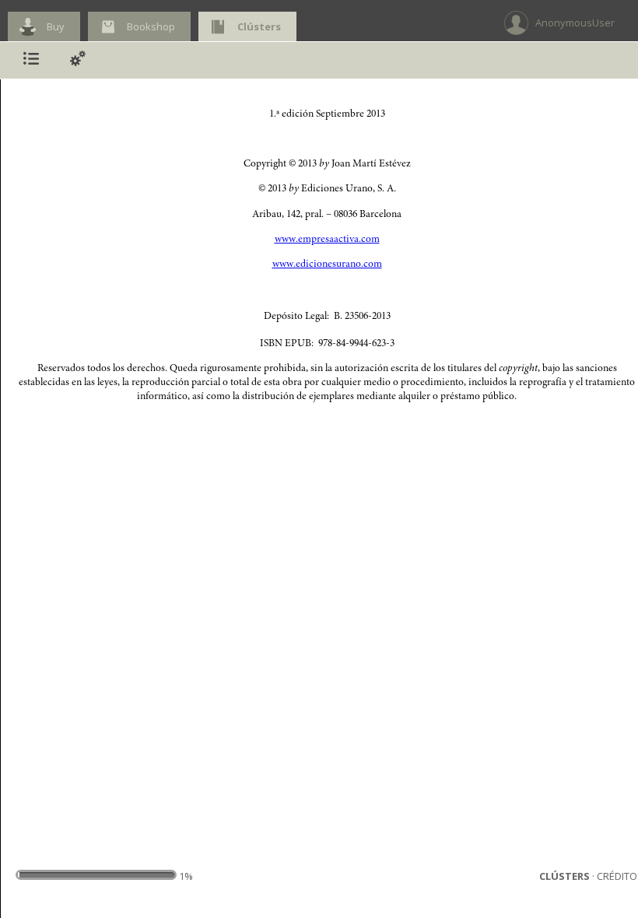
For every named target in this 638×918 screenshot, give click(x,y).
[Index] (31, 60)
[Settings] (77, 60)
